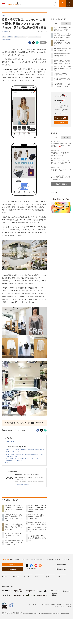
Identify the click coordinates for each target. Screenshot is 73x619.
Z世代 (4, 37)
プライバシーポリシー (59, 606)
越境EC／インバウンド (20, 37)
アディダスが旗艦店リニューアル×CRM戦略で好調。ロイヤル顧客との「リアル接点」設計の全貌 (37, 537)
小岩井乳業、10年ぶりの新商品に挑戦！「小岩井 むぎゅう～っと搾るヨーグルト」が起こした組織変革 (13, 517)
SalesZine (16, 577)
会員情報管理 (45, 604)
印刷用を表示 (8, 430)
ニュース (66, 137)
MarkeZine (5, 577)
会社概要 (59, 604)
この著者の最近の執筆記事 (22, 484)
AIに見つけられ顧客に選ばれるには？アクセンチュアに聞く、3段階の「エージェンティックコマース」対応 (14, 526)
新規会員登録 (61, 118)
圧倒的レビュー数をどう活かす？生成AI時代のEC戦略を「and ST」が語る (36, 516)
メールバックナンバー (62, 114)
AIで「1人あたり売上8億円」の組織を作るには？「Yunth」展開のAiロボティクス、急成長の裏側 (14, 508)
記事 (56, 137)
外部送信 (69, 606)
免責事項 (53, 604)
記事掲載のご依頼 (61, 569)
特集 (47, 577)
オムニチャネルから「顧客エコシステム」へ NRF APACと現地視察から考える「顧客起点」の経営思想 (37, 508)
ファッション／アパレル (34, 37)
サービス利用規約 (67, 604)
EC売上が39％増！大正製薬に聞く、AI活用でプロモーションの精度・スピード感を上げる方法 (61, 145)
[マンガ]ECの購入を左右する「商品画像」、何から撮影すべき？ (13, 535)
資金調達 (10, 37)
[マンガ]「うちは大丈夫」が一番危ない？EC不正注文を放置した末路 (37, 529)
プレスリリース (10, 441)
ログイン (62, 122)
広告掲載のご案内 (61, 564)
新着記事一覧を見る (61, 184)
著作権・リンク (37, 604)
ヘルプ (29, 604)
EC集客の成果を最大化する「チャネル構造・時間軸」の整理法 (37, 523)
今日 (56, 23)
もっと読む (8, 462)
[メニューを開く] (3, 3)
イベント (59, 577)
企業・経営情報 (6, 39)
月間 (66, 23)
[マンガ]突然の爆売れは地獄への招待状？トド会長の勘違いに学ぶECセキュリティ (14, 542)
